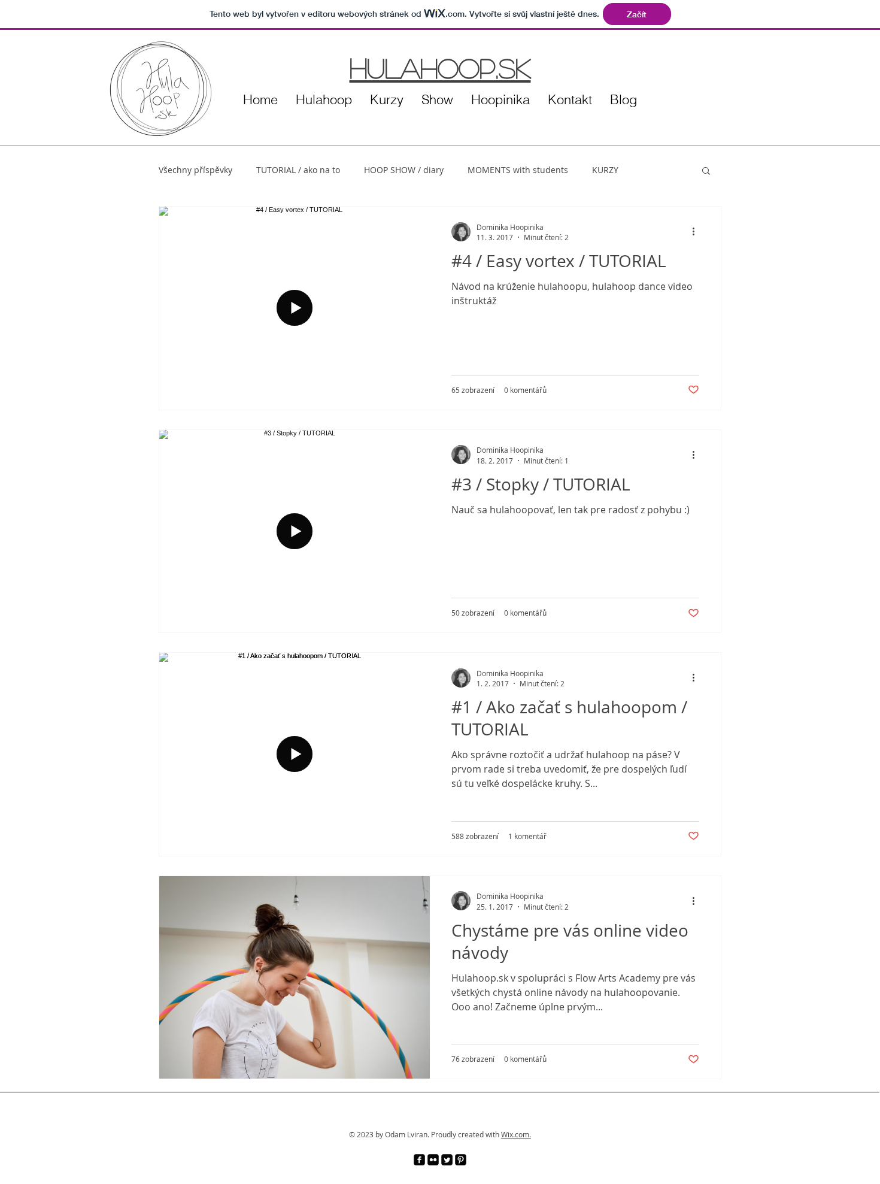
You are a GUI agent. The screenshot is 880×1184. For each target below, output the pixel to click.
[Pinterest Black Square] (460, 1159)
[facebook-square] (419, 1159)
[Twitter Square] (447, 1159)
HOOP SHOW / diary (404, 169)
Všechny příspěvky (195, 169)
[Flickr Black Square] (433, 1159)
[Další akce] (697, 232)
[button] (706, 171)
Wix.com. (516, 1134)
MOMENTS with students (518, 169)
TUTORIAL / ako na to (298, 169)
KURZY (605, 169)
